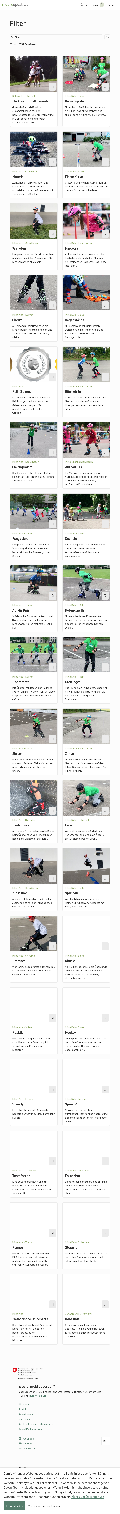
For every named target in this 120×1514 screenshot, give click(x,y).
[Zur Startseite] (15, 4)
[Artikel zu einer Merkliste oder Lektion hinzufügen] (52, 87)
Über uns (23, 1404)
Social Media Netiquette (32, 1428)
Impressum (24, 1419)
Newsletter (28, 1448)
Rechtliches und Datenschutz (35, 1424)
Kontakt (23, 1409)
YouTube (27, 1443)
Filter (18, 37)
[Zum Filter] (87, 5)
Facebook (28, 1438)
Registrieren (25, 1413)
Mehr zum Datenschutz (87, 1496)
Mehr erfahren (37, 1395)
